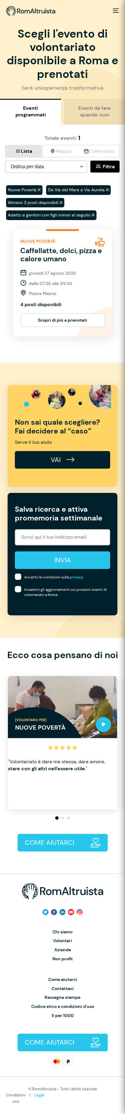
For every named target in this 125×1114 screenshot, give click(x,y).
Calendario (102, 151)
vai (56, 459)
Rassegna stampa (62, 997)
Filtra (109, 166)
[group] (62, 742)
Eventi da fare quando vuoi (94, 111)
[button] (57, 818)
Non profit (62, 959)
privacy (76, 577)
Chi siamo (62, 932)
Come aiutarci (62, 979)
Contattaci (63, 988)
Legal (39, 1095)
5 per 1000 (63, 1015)
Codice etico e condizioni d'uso (62, 1006)
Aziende (62, 949)
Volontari (62, 940)
